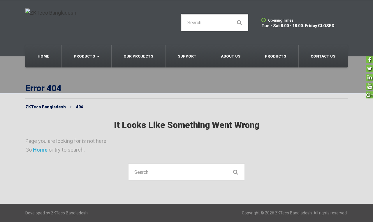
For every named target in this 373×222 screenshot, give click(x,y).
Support (187, 56)
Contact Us (323, 56)
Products (84, 56)
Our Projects (138, 56)
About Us (230, 56)
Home (43, 56)
